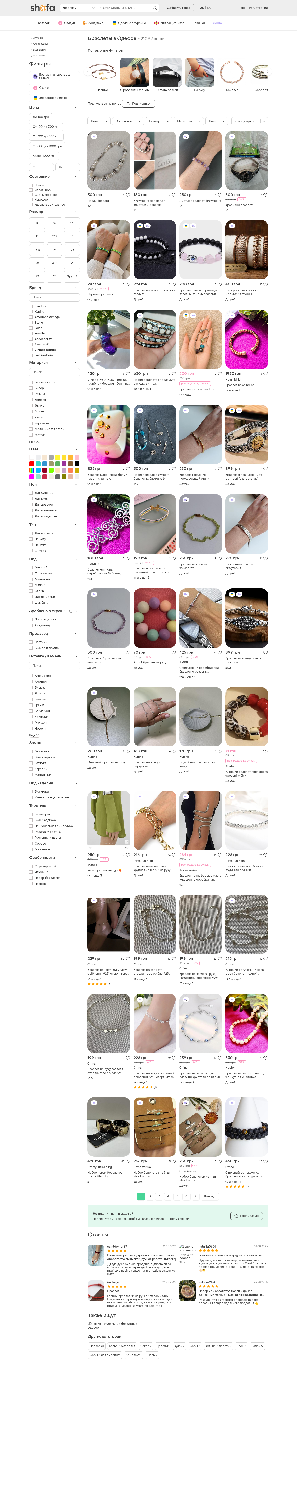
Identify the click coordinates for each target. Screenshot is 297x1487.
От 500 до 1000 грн (47, 146)
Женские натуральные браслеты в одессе (113, 1326)
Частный (41, 642)
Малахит (41, 723)
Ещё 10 (34, 735)
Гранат (40, 705)
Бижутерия (43, 792)
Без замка (42, 751)
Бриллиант (42, 711)
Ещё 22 (34, 442)
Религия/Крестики (48, 832)
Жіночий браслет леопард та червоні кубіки (246, 774)
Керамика (42, 423)
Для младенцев (46, 516)
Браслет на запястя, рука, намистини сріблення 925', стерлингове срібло (198, 976)
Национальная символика (54, 826)
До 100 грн (41, 117)
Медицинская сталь (49, 429)
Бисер (39, 388)
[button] (88, 71)
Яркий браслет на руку (150, 662)
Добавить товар (178, 8)
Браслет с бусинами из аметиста (104, 660)
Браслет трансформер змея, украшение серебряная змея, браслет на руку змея (200, 878)
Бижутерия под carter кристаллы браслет (149, 203)
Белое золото (45, 382)
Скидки (69, 23)
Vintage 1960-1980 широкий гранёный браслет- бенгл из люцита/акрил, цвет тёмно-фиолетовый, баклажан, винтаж (107, 382)
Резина (40, 394)
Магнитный (43, 579)
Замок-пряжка (45, 757)
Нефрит (40, 729)
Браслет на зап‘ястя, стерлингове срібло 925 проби (151, 972)
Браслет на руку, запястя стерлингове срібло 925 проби (105, 1071)
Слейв (39, 591)
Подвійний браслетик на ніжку (197, 764)
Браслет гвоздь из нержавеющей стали (194, 477)
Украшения (39, 49)
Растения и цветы (48, 838)
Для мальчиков (46, 511)
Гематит (40, 699)
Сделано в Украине (132, 23)
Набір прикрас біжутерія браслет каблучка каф (151, 477)
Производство (45, 619)
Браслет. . (114, 1291)
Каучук (39, 417)
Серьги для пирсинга (105, 1355)
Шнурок (40, 551)
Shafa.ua (38, 38)
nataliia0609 (207, 1247)
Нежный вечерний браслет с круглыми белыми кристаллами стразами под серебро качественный (246, 868)
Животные (42, 849)
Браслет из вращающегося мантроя (244, 660)
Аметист (41, 682)
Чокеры (145, 1346)
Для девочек (44, 505)
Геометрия (43, 814)
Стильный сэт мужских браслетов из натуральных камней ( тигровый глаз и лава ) (244, 1174)
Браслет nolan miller (239, 385)
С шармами (43, 573)
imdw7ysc (114, 1282)
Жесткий (41, 567)
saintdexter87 (117, 1247)
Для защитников (172, 23)
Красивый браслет (239, 205)
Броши (241, 1346)
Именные (42, 872)
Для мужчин (43, 499)
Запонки (258, 1346)
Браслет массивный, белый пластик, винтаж (107, 477)
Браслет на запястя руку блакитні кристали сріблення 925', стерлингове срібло (200, 1075)
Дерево (40, 400)
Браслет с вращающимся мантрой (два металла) (243, 477)
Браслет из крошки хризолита (193, 566)
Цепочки (163, 1346)
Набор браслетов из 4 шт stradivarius (197, 1178)
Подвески (97, 1346)
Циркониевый (45, 597)
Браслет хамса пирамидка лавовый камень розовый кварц (198, 292)
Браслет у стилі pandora (196, 389)
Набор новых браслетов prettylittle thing (104, 1174)
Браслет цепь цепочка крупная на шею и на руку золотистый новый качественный (152, 868)
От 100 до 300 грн (46, 127)
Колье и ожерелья (122, 1346)
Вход (241, 8)
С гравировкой (45, 866)
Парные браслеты (100, 294)
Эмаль (39, 406)
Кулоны (179, 1346)
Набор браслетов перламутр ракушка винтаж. (154, 382)
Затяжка (40, 763)
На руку (40, 545)
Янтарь (40, 693)
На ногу (40, 539)
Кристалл (41, 717)
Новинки (198, 23)
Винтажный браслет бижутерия (240, 566)
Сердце (40, 844)
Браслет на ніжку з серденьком (147, 764)
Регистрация (258, 8)
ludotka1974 (207, 1282)
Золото (40, 411)
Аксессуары (40, 43)
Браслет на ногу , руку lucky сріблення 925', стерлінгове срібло (107, 972)
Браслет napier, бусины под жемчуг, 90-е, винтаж (245, 1075)
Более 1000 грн (44, 156)
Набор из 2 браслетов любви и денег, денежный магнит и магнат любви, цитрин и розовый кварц (230, 1293)
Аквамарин (43, 676)
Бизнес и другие (47, 648)
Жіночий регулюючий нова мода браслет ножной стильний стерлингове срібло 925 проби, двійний (244, 972)
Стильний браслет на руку (106, 762)
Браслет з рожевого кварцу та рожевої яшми (231, 1255)
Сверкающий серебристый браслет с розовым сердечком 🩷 (199, 670)
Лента (217, 23)
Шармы (152, 1355)
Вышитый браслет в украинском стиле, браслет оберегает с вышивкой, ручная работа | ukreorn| (141, 1257)
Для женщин (44, 493)
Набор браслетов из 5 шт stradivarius (152, 1174)
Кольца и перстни (218, 1346)
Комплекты (134, 1355)
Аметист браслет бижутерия (200, 201)
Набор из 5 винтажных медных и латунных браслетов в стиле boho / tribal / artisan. (243, 292)
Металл (40, 435)
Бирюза (40, 688)
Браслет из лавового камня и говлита (155, 292)
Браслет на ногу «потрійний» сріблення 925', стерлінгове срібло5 (155, 1075)
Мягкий (40, 585)
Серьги (195, 1346)
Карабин (41, 769)
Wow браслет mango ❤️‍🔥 (104, 870)
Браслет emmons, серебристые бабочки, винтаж (104, 571)
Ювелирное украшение (52, 797)
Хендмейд (96, 23)
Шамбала (41, 603)
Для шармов (44, 533)
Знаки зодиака (45, 820)
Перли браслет (98, 201)
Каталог (44, 23)
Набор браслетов (48, 878)
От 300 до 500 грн (46, 136)
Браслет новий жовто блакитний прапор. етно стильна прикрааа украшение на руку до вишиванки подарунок (151, 570)
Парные (40, 884)
